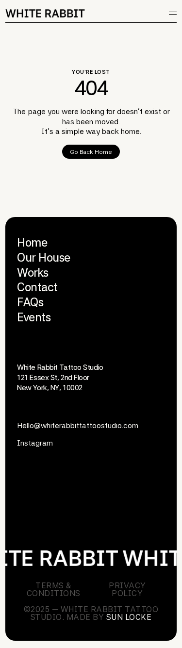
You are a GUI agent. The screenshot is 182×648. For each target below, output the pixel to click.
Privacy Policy (127, 590)
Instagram (35, 443)
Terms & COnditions (54, 590)
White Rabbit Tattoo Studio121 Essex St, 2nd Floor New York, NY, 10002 (60, 377)
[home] (46, 13)
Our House (43, 257)
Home (32, 242)
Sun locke (128, 617)
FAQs (30, 302)
